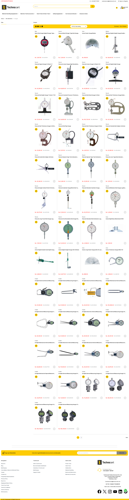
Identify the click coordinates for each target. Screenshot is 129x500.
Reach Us (3, 480)
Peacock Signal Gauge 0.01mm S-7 (43, 64)
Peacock (60, 31)
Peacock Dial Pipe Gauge (65, 126)
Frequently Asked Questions (7, 476)
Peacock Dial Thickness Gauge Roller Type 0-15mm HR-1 (115, 95)
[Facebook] (99, 492)
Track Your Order (5, 485)
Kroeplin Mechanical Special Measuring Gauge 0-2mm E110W (45, 373)
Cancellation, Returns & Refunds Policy (10, 470)
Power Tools (68, 463)
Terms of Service (5, 489)
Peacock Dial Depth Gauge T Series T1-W (45, 95)
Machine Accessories (70, 474)
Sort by (73, 26)
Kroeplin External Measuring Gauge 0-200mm (44, 311)
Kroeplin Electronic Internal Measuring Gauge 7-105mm (92, 311)
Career (2, 472)
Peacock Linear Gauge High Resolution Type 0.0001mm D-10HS (68, 64)
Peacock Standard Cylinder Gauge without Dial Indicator (90, 188)
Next (127, 437)
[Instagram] (110, 492)
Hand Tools (68, 465)
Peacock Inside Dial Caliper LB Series (44, 157)
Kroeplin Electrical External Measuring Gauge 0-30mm (44, 280)
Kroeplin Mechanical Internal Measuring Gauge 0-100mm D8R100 (116, 280)
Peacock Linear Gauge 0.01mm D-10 (91, 64)
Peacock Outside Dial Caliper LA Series (115, 126)
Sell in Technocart (37, 463)
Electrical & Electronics (70, 472)
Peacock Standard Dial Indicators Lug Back (91, 218)
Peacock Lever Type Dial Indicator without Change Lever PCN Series (114, 157)
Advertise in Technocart (38, 468)
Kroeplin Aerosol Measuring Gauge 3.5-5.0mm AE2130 (68, 404)
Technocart (8, 499)
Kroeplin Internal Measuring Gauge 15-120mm (115, 311)
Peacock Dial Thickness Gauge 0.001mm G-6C (45, 126)
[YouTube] (115, 491)
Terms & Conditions (5, 487)
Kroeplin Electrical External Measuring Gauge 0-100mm (91, 280)
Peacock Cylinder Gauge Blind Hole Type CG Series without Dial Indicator (69, 188)
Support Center (36, 472)
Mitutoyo (107, 31)
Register (126, 1)
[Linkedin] (120, 492)
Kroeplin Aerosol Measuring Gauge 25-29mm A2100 (68, 373)
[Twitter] (105, 492)
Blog (2, 465)
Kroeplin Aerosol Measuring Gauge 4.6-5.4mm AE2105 (45, 404)
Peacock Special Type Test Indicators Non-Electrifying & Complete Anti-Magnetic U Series (91, 157)
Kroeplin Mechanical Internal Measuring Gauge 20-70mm (92, 342)
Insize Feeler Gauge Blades (89, 33)
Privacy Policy (4, 478)
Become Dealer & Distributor (39, 465)
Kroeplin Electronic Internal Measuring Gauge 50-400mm (68, 342)
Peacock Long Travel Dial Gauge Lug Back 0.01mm (44, 218)
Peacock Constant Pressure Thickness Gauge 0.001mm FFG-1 (68, 95)
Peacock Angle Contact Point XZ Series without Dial (44, 188)
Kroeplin (36, 278)
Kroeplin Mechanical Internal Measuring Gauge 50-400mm (45, 342)
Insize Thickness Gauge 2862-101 (114, 249)
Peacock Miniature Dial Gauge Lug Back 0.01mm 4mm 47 (116, 188)
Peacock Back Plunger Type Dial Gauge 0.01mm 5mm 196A (68, 33)
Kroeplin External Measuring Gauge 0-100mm (68, 280)
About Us (3, 463)
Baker (36, 31)
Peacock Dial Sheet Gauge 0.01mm (91, 95)
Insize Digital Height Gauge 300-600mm (69, 249)
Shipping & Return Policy (6, 483)
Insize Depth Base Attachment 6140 (115, 218)
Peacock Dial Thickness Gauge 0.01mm (92, 126)
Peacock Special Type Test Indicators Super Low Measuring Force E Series (68, 157)
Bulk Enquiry (4, 468)
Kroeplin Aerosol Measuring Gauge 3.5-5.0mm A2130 (116, 373)
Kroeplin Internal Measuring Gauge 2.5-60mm (69, 311)
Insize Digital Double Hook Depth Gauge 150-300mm (45, 249)
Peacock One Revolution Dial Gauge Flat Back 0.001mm (69, 218)
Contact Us (3, 474)
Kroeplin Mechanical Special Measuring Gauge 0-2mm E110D (116, 342)
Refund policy (4, 491)
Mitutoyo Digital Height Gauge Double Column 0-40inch (115, 33)
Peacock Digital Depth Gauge (113, 64)
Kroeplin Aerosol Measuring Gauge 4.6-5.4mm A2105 (92, 373)
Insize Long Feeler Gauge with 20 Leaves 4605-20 (92, 249)
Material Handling (69, 470)
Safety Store (68, 468)
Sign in (121, 1)
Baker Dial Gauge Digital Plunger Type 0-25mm (45, 33)
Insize (83, 31)
